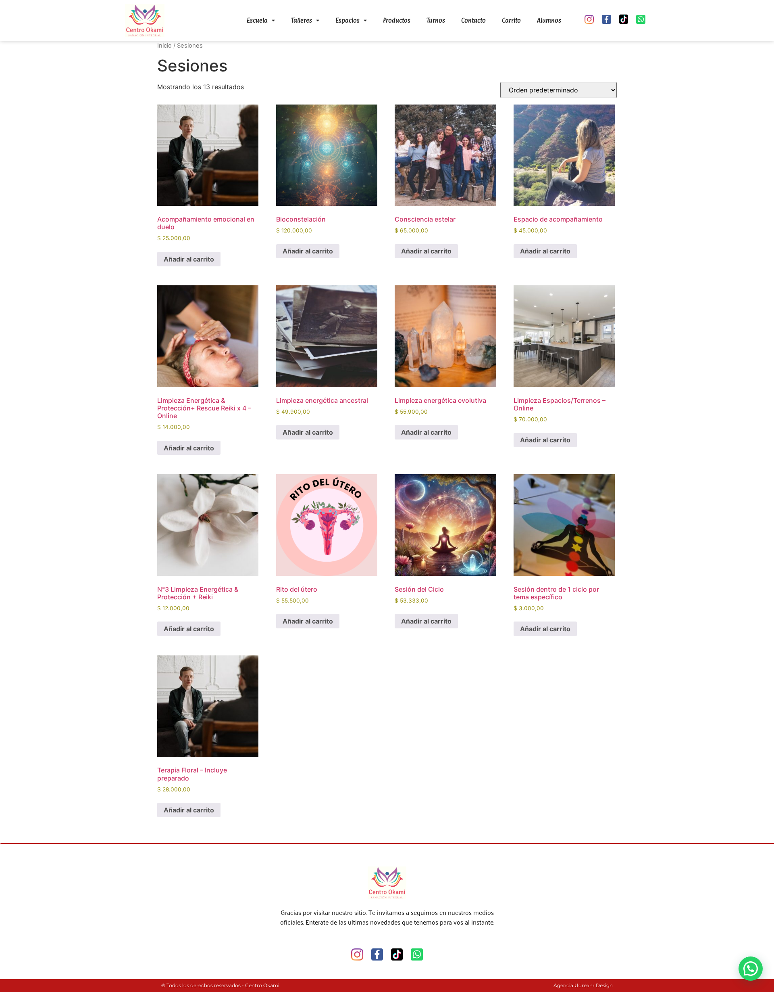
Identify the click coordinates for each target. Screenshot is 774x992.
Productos (396, 20)
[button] (751, 968)
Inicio (164, 45)
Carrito (511, 20)
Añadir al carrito (189, 259)
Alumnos (549, 20)
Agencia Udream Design (583, 985)
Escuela (257, 20)
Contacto (473, 20)
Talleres (301, 20)
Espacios (347, 20)
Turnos (436, 20)
